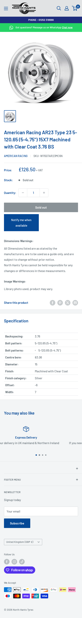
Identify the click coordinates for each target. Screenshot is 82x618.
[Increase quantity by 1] (44, 193)
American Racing (16, 156)
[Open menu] (6, 8)
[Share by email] (75, 303)
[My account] (67, 8)
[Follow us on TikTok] (22, 561)
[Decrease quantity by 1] (23, 193)
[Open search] (59, 8)
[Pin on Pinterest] (60, 303)
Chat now (67, 27)
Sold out (41, 207)
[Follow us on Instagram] (14, 561)
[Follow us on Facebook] (7, 561)
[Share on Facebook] (52, 303)
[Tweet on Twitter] (67, 303)
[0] (74, 8)
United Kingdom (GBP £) (19, 541)
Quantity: (10, 193)
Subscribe (17, 523)
